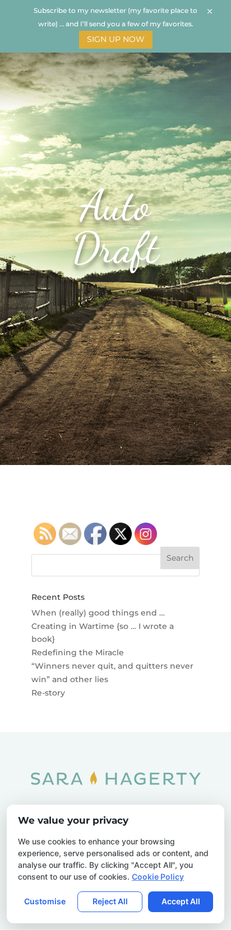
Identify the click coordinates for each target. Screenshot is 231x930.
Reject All (110, 901)
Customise (45, 901)
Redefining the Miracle (77, 652)
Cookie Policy (158, 876)
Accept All (180, 901)
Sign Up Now (116, 39)
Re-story (48, 693)
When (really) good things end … (98, 613)
